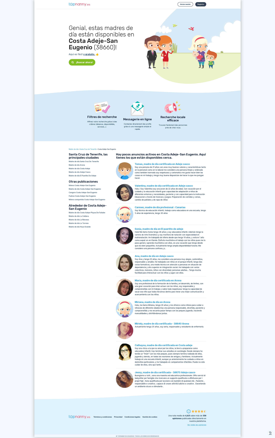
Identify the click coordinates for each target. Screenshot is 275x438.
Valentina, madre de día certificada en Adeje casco (164, 185)
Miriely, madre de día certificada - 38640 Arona (162, 323)
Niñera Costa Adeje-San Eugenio (82, 185)
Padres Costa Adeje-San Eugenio (82, 196)
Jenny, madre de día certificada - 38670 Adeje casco (165, 372)
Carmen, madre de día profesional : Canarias (160, 207)
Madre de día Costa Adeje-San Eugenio (85, 189)
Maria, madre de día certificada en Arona (158, 280)
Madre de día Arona (77, 165)
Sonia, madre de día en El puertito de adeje (159, 228)
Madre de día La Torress (79, 223)
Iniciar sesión (185, 4)
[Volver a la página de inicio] (79, 4)
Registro (200, 4)
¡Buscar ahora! (84, 62)
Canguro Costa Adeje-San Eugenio (83, 192)
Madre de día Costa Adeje (79, 168)
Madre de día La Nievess (79, 220)
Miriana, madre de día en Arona (152, 302)
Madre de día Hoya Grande (80, 227)
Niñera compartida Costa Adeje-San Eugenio (87, 199)
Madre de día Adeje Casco (79, 172)
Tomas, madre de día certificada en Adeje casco (162, 164)
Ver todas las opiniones (196, 425)
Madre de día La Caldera (79, 216)
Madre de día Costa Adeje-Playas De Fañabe (87, 212)
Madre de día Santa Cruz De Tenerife (84, 161)
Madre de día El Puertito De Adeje (82, 176)
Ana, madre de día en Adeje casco (154, 256)
